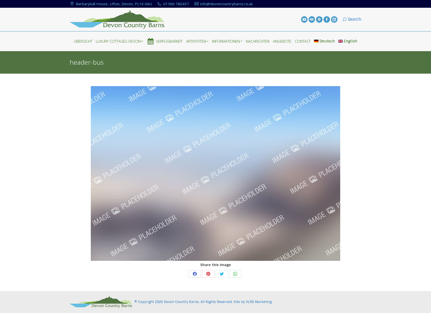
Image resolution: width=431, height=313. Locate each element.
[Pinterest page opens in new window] (319, 19)
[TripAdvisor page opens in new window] (312, 19)
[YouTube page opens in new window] (304, 19)
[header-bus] (215, 173)
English (350, 41)
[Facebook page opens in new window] (326, 19)
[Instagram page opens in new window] (334, 19)
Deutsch (327, 41)
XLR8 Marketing (259, 302)
